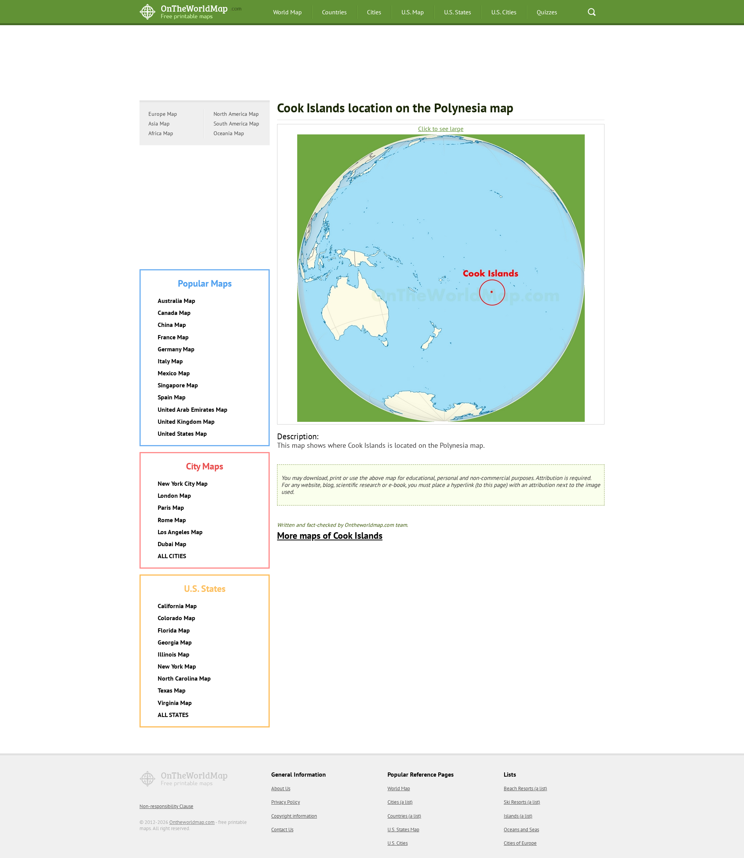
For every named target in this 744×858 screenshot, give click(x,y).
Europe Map (162, 113)
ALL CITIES (172, 556)
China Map (172, 324)
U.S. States (457, 12)
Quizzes (547, 12)
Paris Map (171, 507)
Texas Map (172, 690)
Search (591, 12)
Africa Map (160, 133)
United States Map (182, 433)
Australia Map (176, 300)
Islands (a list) (518, 816)
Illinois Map (173, 654)
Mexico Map (174, 373)
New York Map (177, 666)
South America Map (236, 123)
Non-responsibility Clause (166, 806)
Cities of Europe (520, 843)
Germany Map (176, 349)
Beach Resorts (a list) (525, 788)
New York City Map (183, 483)
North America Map (236, 113)
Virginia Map (175, 703)
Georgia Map (175, 642)
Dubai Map (172, 544)
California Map (177, 606)
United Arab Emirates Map (192, 409)
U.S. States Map (403, 829)
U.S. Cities (504, 12)
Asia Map (159, 123)
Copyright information (294, 816)
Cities (374, 12)
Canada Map (174, 312)
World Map (287, 12)
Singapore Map (178, 385)
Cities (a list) (400, 802)
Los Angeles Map (180, 532)
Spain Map (172, 397)
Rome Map (172, 520)
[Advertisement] (372, 64)
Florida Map (174, 630)
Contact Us (282, 829)
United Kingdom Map (186, 421)
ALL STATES (173, 715)
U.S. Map (412, 12)
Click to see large (440, 128)
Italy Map (170, 361)
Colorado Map (176, 618)
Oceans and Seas (521, 829)
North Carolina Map (184, 678)
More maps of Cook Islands (329, 536)
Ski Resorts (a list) (522, 802)
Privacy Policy (285, 802)
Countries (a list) (404, 816)
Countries (334, 12)
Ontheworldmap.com (192, 822)
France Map (173, 337)
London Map (174, 495)
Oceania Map (229, 133)
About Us (280, 788)
